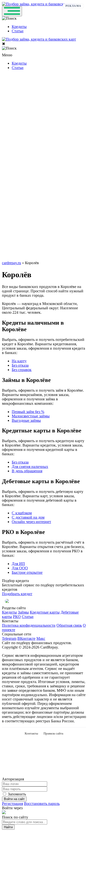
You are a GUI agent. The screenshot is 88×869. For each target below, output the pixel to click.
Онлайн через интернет (31, 522)
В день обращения (27, 471)
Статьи (17, 31)
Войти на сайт (14, 799)
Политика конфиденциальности (28, 625)
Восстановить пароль (42, 804)
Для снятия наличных (30, 466)
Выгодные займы (26, 420)
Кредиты (19, 27)
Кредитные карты (45, 612)
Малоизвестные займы (31, 416)
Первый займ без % (28, 412)
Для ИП (18, 564)
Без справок (22, 370)
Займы (23, 612)
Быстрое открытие (27, 572)
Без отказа (20, 365)
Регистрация (12, 804)
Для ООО (20, 568)
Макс (40, 638)
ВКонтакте (26, 638)
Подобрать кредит (17, 594)
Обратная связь (69, 625)
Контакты (31, 733)
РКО (17, 617)
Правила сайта (53, 733)
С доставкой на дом (28, 517)
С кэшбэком (22, 513)
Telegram (9, 638)
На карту (19, 361)
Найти (8, 827)
